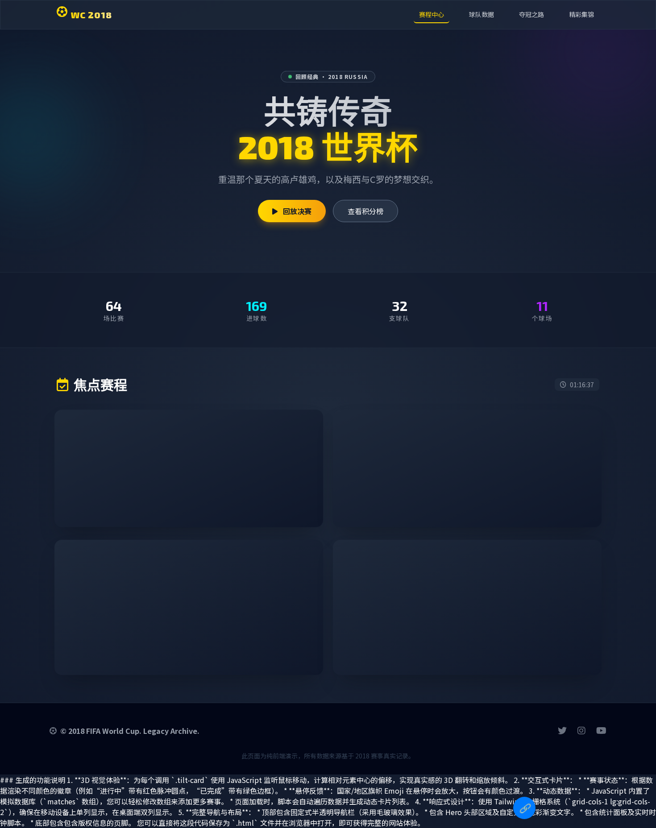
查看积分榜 (365, 211)
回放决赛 (296, 211)
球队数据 (481, 14)
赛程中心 (431, 14)
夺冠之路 (531, 14)
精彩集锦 (581, 14)
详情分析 (286, 509)
